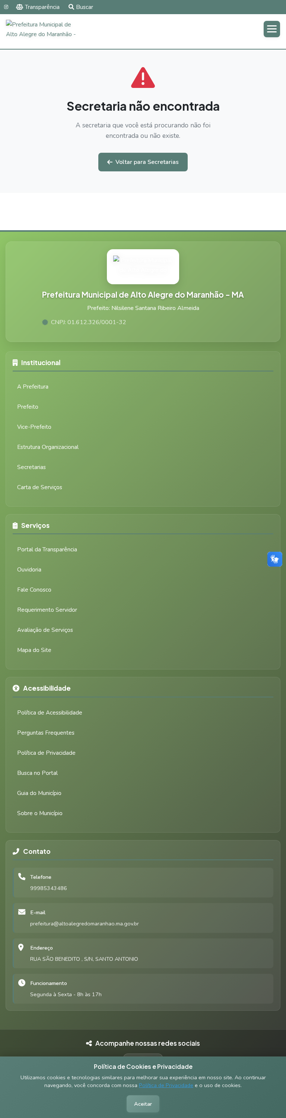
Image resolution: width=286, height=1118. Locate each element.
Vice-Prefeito (34, 427)
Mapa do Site (34, 650)
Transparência (42, 7)
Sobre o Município (40, 813)
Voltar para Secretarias (147, 162)
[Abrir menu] (272, 29)
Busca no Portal (37, 773)
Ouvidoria (29, 569)
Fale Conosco (34, 589)
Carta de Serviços (39, 487)
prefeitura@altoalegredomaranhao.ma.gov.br (84, 923)
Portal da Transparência (47, 549)
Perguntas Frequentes (45, 733)
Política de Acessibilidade (49, 712)
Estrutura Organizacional (48, 447)
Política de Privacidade (166, 1085)
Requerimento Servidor (47, 610)
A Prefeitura (32, 386)
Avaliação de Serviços (45, 630)
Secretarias (31, 467)
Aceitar (143, 1104)
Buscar (84, 7)
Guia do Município (39, 793)
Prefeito (27, 407)
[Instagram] (6, 7)
